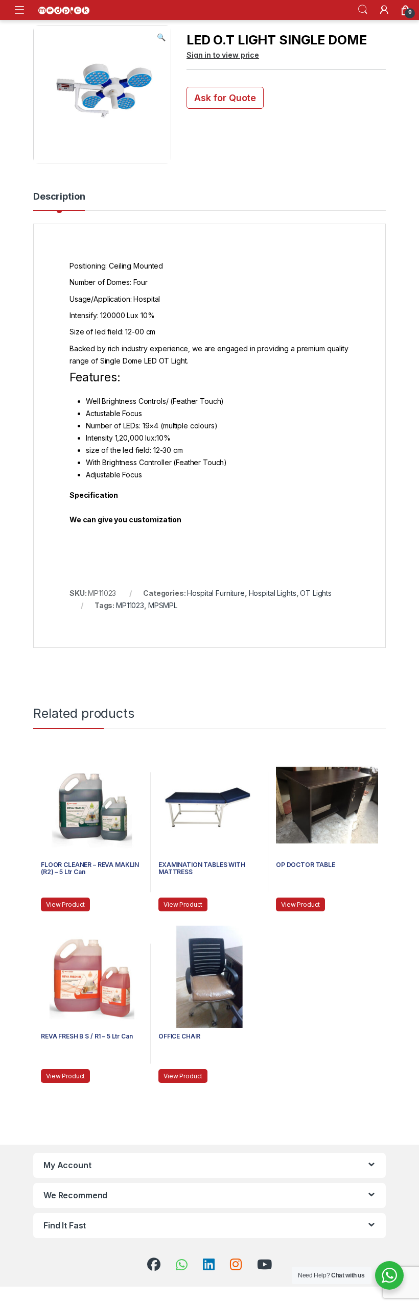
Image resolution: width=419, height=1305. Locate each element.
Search (362, 9)
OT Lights (316, 593)
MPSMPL (162, 605)
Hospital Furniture (215, 593)
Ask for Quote (225, 97)
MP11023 (130, 605)
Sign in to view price (223, 55)
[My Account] (384, 10)
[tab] (59, 201)
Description (59, 197)
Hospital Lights (272, 593)
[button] (161, 37)
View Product (65, 904)
